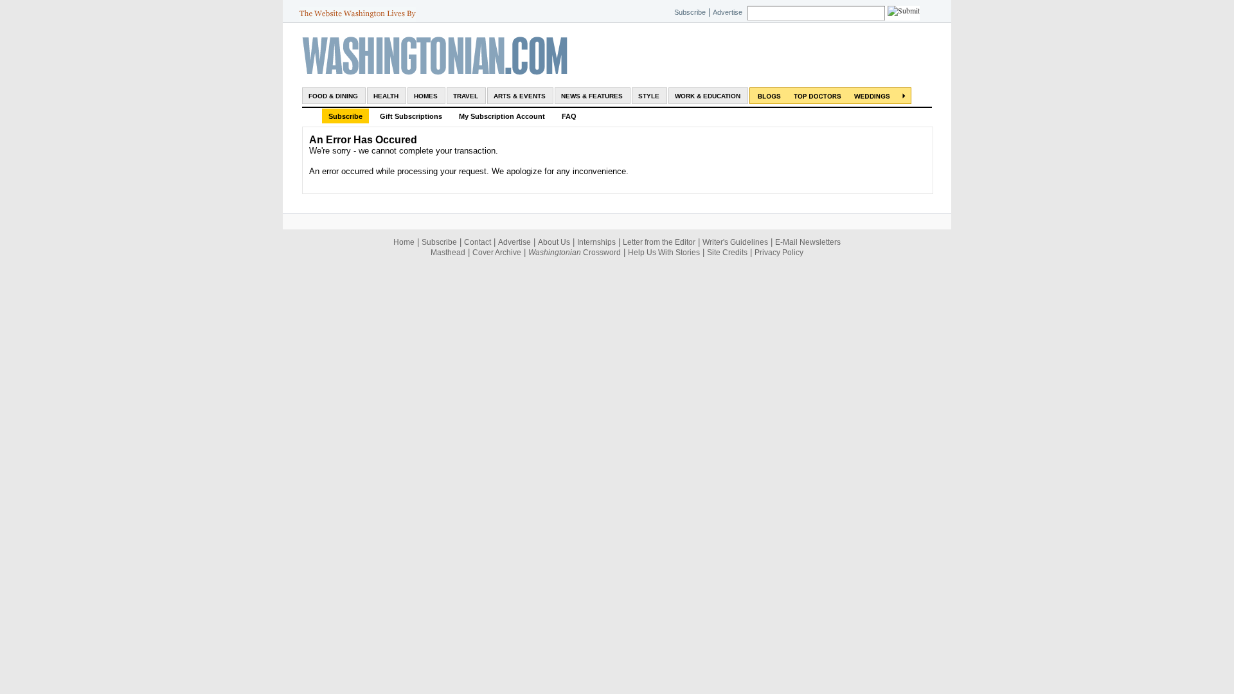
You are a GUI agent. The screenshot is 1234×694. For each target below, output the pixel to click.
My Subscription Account (502, 116)
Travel (465, 96)
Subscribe (690, 12)
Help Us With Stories (664, 252)
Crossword (574, 252)
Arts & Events (520, 96)
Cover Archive (496, 252)
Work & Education (707, 96)
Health (385, 96)
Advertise (727, 12)
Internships (596, 242)
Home (404, 242)
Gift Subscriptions (411, 116)
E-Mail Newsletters (808, 242)
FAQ (569, 116)
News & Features (592, 96)
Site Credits (727, 252)
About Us (554, 242)
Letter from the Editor (659, 242)
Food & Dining (333, 96)
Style (648, 96)
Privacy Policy (779, 252)
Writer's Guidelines (735, 242)
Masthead (448, 252)
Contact (477, 242)
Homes (426, 96)
